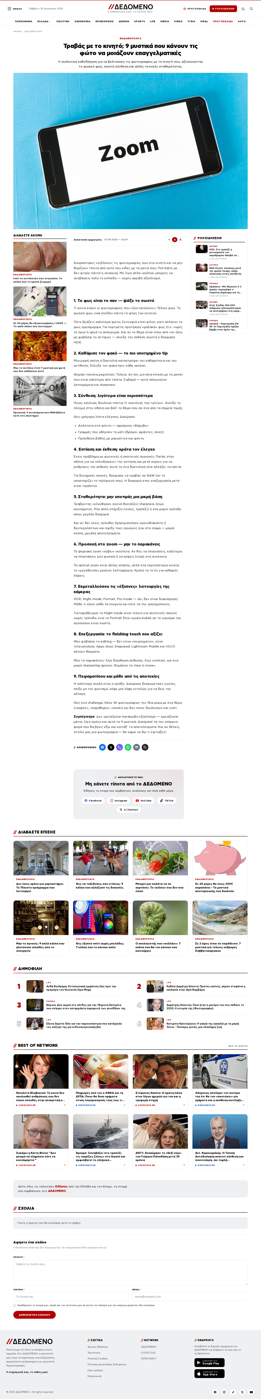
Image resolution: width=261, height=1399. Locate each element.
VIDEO (178, 21)
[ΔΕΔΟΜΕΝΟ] (29, 1341)
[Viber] (119, 747)
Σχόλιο (19, 1257)
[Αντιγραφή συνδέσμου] (145, 747)
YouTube (145, 800)
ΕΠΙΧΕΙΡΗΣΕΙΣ (105, 21)
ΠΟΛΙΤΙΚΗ (62, 21)
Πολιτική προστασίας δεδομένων (107, 1364)
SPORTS (139, 21)
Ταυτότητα (94, 1352)
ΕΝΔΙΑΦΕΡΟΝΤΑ (33, 31)
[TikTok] (233, 1392)
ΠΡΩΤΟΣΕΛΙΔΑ (223, 21)
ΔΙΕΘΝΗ (124, 21)
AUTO (242, 21)
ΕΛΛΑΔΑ (43, 21)
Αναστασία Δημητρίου (88, 239)
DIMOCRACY (148, 1358)
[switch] (243, 8)
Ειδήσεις (61, 1186)
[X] (242, 1392)
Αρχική (17, 31)
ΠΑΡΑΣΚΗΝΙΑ (23, 21)
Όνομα (19, 1289)
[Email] (136, 747)
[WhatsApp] (128, 747)
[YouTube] (251, 1392)
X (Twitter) (131, 809)
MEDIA (165, 21)
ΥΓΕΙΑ (191, 21)
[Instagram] (224, 1392)
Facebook (95, 800)
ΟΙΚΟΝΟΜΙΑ (82, 21)
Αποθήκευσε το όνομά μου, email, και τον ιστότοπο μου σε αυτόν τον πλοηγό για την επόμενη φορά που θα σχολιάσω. (86, 1305)
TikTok (169, 800)
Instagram (121, 800)
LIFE (153, 21)
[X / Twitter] (111, 747)
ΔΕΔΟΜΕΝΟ (57, 1190)
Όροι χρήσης (95, 1370)
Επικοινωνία (94, 1376)
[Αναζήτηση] (251, 8)
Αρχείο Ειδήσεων (98, 1347)
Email (136, 1289)
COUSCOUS (148, 1352)
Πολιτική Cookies (98, 1358)
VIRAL (204, 21)
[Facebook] (102, 747)
